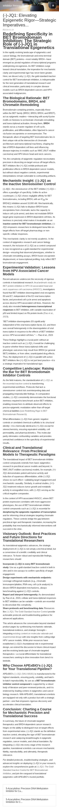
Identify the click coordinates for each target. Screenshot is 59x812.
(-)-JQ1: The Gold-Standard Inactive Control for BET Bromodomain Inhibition (28, 770)
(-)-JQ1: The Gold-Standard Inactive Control (27, 611)
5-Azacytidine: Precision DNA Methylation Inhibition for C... (27, 800)
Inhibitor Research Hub (16, 5)
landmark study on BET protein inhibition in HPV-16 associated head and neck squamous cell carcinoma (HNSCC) (29, 285)
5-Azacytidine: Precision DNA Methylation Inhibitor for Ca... (27, 789)
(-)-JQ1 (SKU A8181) (24, 674)
